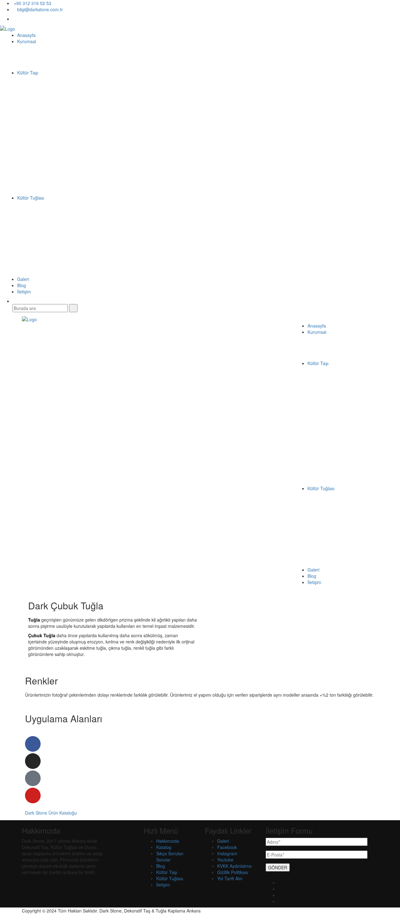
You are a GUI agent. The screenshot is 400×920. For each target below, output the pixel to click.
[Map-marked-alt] (33, 778)
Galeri (23, 279)
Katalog (163, 847)
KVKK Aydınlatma (234, 866)
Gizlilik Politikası (232, 872)
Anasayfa (26, 35)
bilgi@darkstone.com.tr (39, 9)
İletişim (24, 291)
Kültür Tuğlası (30, 198)
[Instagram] (33, 761)
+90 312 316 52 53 (31, 3)
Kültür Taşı (27, 72)
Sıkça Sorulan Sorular (169, 856)
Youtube (225, 859)
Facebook (227, 847)
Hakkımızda (167, 841)
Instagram (227, 853)
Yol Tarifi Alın (229, 878)
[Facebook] (33, 744)
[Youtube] (33, 795)
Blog (21, 285)
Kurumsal (26, 41)
